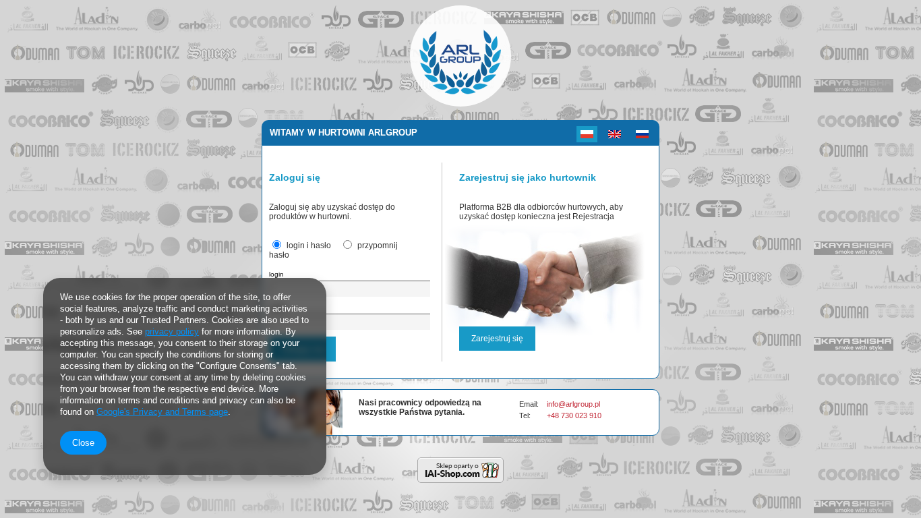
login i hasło (309, 245)
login (276, 274)
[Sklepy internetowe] (460, 470)
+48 (554, 415)
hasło (277, 307)
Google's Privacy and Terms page (162, 412)
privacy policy (172, 331)
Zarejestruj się (497, 338)
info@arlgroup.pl (573, 404)
